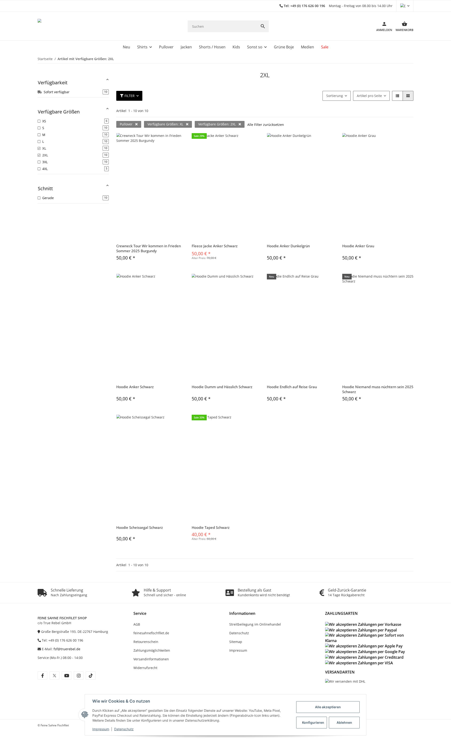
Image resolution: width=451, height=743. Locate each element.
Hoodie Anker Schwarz (135, 386)
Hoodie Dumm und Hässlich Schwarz (222, 386)
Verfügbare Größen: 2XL (217, 124)
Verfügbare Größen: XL (166, 124)
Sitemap (235, 641)
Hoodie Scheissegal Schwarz (139, 527)
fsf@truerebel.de (67, 649)
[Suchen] (263, 26)
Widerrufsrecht (145, 668)
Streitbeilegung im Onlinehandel (255, 624)
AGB (136, 624)
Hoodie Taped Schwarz (210, 527)
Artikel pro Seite (369, 95)
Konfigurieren (313, 722)
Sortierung (334, 95)
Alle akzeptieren (328, 707)
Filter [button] (129, 95)
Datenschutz (124, 729)
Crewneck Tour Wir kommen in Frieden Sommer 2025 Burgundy (148, 248)
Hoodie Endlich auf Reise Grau (292, 386)
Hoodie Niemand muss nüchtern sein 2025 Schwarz (377, 389)
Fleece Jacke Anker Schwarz (214, 246)
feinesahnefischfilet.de (151, 633)
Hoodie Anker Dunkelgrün (288, 246)
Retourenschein (145, 641)
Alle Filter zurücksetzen (265, 124)
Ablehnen (344, 722)
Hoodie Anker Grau (358, 246)
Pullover (126, 124)
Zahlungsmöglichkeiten (151, 650)
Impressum (100, 729)
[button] (404, 6)
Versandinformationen (151, 659)
